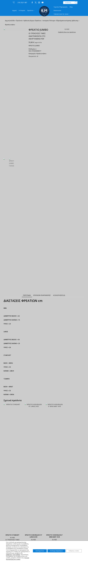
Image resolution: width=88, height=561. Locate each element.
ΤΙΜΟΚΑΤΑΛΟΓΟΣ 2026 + (61, 14)
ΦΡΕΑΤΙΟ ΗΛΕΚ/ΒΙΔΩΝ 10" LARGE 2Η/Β (33, 536)
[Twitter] (36, 3)
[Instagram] (39, 3)
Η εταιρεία (22, 10)
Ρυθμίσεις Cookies (74, 551)
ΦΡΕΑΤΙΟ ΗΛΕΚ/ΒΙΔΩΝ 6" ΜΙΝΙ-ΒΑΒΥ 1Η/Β (54, 536)
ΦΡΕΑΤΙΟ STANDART (12, 535)
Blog (71, 7)
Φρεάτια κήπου (10, 25)
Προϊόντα (30, 10)
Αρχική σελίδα (10, 21)
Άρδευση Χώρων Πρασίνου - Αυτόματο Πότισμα (39, 21)
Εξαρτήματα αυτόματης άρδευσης (67, 21)
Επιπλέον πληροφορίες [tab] (42, 295)
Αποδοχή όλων (39, 551)
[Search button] (76, 2)
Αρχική (14, 10)
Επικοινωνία (57, 10)
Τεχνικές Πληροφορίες (60, 7)
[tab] (27, 295)
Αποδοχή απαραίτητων (56, 551)
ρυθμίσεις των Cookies (13, 554)
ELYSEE (12, 538)
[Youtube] (42, 3)
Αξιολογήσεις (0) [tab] (59, 295)
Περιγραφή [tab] (27, 295)
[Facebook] (32, 3)
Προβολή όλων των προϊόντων (67, 32)
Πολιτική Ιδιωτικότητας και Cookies (17, 558)
